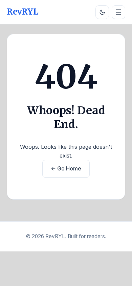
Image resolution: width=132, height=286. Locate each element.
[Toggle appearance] (102, 12)
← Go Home (66, 168)
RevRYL (22, 11)
